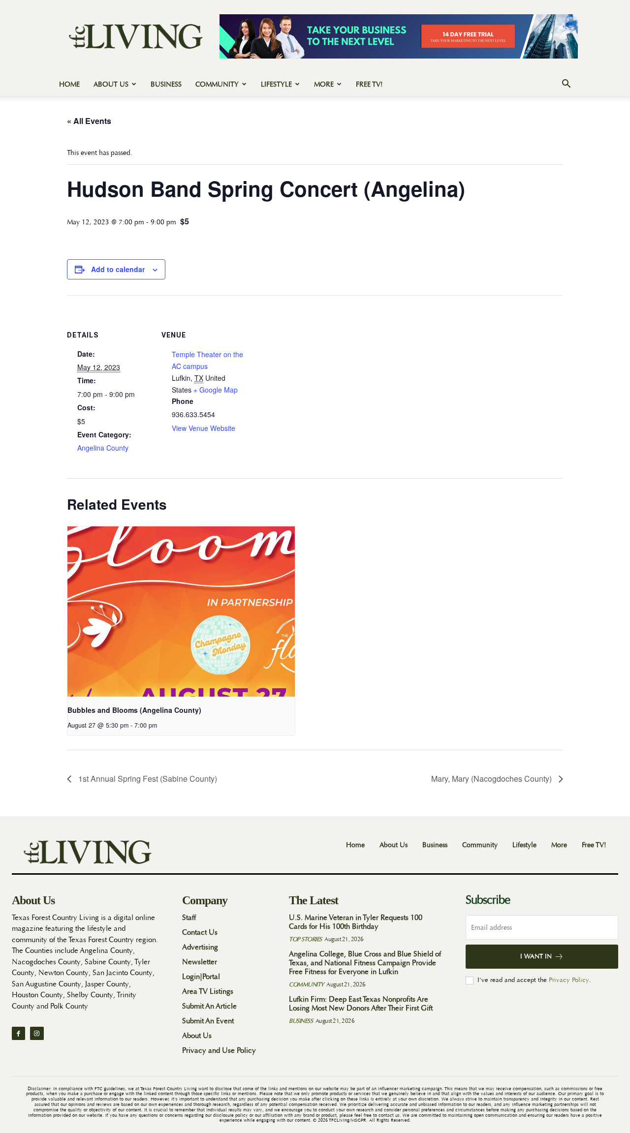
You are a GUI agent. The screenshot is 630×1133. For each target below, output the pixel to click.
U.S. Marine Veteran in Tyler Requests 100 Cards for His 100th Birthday (355, 922)
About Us (111, 84)
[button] (566, 85)
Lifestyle (276, 84)
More (324, 84)
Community (217, 84)
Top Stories (305, 939)
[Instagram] (36, 1033)
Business (166, 84)
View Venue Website (203, 428)
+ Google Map (215, 390)
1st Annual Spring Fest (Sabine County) (146, 778)
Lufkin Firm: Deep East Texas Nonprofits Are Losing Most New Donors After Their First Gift (361, 1004)
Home (69, 84)
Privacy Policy (569, 980)
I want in (536, 956)
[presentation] (181, 611)
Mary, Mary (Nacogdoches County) (492, 778)
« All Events (89, 120)
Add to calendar (118, 269)
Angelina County (102, 448)
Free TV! (369, 84)
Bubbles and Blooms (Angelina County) (134, 710)
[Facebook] (18, 1033)
